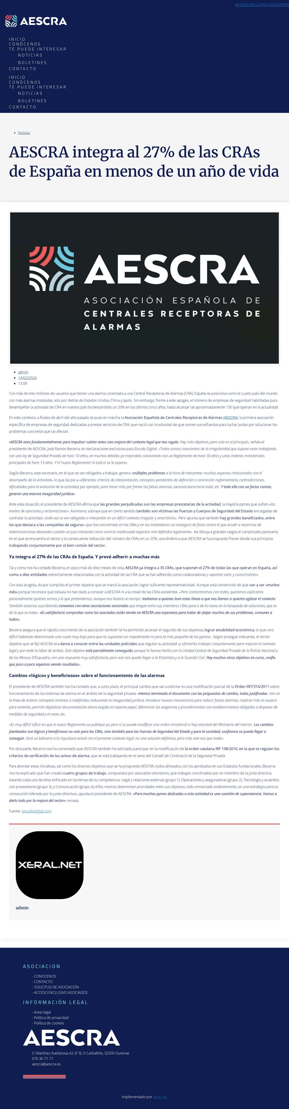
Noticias (30, 55)
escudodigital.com (36, 811)
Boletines (32, 62)
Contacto (23, 68)
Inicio (17, 39)
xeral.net (160, 1096)
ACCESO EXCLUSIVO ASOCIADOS (262, 4)
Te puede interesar (38, 49)
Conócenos (25, 44)
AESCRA (230, 417)
